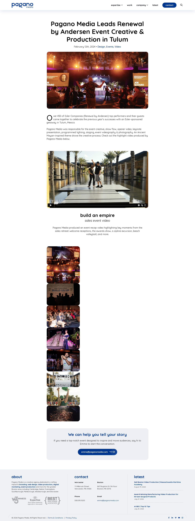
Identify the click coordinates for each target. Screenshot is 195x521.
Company (141, 5)
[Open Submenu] (121, 5)
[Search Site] (181, 5)
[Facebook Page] (169, 518)
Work (129, 5)
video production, (45, 484)
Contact (169, 5)
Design (101, 46)
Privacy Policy (71, 518)
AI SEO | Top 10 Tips (142, 506)
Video (118, 46)
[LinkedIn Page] (172, 518)
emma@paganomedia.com (94, 452)
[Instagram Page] (182, 518)
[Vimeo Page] (175, 518)
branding (23, 484)
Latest (155, 5)
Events (110, 46)
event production (28, 487)
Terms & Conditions (55, 518)
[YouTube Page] (179, 518)
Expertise (115, 5)
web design (32, 484)
